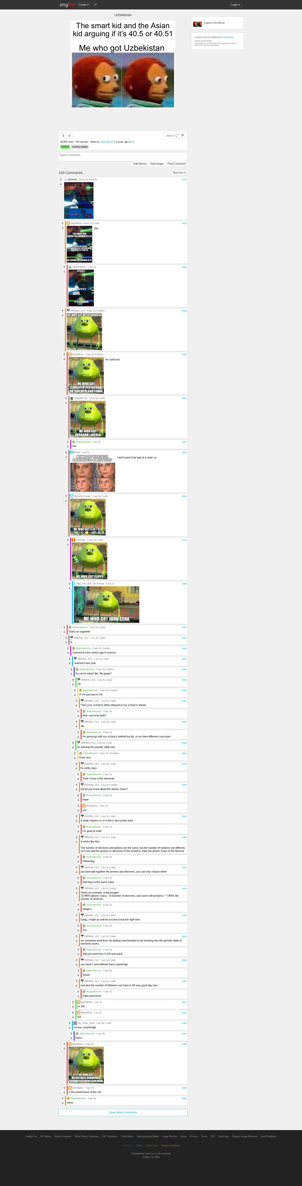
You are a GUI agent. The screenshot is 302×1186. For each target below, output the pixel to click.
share (169, 135)
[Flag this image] (183, 136)
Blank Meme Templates (87, 1136)
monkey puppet (80, 146)
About (183, 1136)
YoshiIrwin (80, 540)
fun (132, 141)
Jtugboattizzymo (107, 142)
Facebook (127, 1145)
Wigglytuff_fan (80, 398)
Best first (178, 172)
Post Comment (176, 163)
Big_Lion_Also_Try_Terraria (90, 583)
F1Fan (77, 452)
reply (184, 179)
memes (65, 146)
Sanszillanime (79, 267)
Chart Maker (127, 1136)
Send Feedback (268, 1136)
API (213, 1136)
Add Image (157, 163)
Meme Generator (226, 37)
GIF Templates (109, 1136)
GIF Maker (45, 1136)
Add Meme (140, 163)
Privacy (194, 1136)
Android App (152, 1145)
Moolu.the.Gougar (82, 496)
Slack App (223, 1136)
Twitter (138, 1145)
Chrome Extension (170, 1145)
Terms (204, 1136)
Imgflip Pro (31, 1136)
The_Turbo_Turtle (86, 1023)
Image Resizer (169, 1136)
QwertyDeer (76, 223)
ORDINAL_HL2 (77, 310)
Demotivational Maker (148, 1136)
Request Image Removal (244, 1136)
